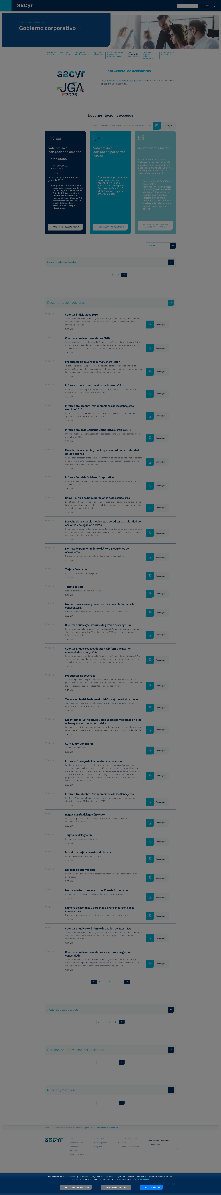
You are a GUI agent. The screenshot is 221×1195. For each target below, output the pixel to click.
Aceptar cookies (152, 1187)
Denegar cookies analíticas (76, 1187)
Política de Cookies (141, 1179)
